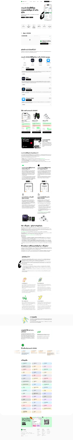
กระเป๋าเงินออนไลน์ (48, 431)
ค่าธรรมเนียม (27, 432)
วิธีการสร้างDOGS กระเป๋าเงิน (34, 27)
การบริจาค (38, 433)
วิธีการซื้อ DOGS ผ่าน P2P (24, 231)
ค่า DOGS (23, 26)
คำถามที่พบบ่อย (31, 433)
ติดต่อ (28, 433)
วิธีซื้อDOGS (39, 26)
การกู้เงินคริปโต (38, 431)
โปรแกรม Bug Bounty (23, 434)
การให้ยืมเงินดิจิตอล (39, 434)
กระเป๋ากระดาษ (48, 430)
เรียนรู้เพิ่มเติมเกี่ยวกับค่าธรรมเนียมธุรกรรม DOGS (43, 334)
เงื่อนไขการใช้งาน (30, 432)
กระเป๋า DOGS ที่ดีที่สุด (28, 27)
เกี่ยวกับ (26, 433)
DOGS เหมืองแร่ (49, 27)
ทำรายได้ (38, 432)
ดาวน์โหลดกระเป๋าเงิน (23, 432)
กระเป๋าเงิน (38, 430)
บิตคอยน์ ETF (38, 435)
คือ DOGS (44, 26)
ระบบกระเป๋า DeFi (48, 432)
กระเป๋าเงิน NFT (48, 433)
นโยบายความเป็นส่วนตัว (23, 433)
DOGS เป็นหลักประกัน (42, 158)
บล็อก (33, 433)
